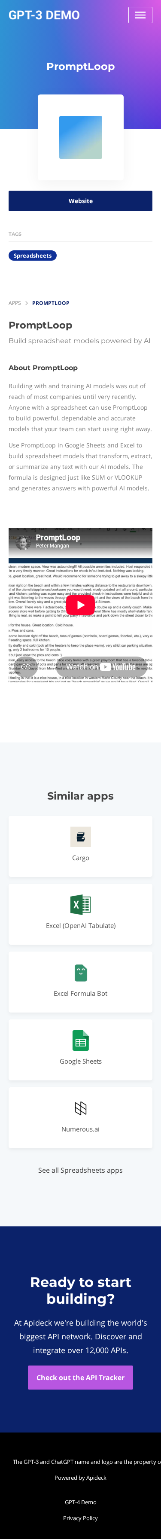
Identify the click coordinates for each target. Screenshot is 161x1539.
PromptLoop (51, 303)
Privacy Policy (80, 1518)
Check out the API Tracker (80, 1377)
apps (15, 303)
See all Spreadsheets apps (80, 1170)
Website (81, 201)
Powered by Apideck (80, 1477)
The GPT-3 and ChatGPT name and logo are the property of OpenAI (82, 1462)
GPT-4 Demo (81, 1502)
